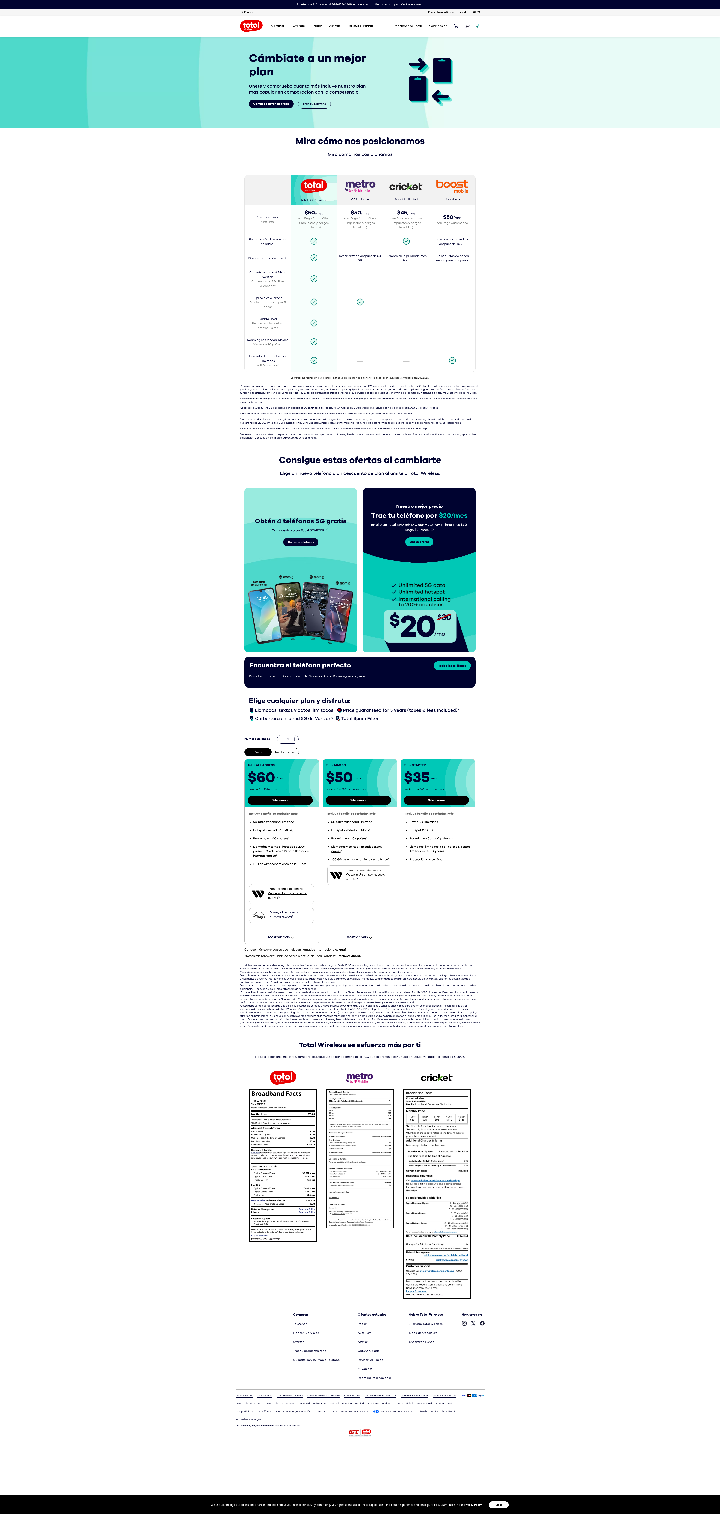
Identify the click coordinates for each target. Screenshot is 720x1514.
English (248, 12)
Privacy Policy (473, 1505)
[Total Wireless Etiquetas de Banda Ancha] (283, 1155)
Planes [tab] (258, 752)
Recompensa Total (408, 26)
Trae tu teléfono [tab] (285, 752)
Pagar (362, 1324)
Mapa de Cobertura (423, 1333)
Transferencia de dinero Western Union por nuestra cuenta (287, 893)
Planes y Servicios (306, 1333)
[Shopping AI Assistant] (478, 26)
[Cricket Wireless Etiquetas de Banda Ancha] (437, 1183)
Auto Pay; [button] (257, 789)
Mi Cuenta (365, 1369)
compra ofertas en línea (405, 4)
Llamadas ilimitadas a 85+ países (433, 847)
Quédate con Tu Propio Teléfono (316, 1360)
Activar (334, 25)
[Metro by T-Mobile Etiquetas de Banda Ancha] (360, 1148)
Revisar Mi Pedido (370, 1360)
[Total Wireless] (360, 1433)
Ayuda (463, 12)
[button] (455, 26)
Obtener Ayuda (369, 1351)
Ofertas (298, 1342)
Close (498, 1505)
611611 (476, 12)
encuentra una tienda (368, 4)
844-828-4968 (342, 4)
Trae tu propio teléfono (309, 1351)
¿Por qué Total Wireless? (426, 1324)
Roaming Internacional (374, 1378)
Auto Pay (364, 1333)
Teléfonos (300, 1324)
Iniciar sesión (437, 26)
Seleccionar (280, 800)
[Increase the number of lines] (294, 739)
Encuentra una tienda (441, 12)
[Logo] (251, 26)
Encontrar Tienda (421, 1342)
